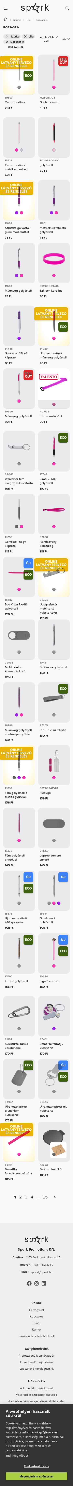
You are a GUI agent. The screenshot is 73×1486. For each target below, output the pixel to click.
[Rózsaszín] (54, 87)
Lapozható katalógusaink (36, 1368)
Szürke (14, 36)
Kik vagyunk (37, 1310)
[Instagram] (36, 1283)
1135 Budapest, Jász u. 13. (43, 1257)
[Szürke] (19, 87)
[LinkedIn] (44, 1283)
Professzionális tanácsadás (37, 1355)
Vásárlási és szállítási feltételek (36, 1395)
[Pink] (54, 150)
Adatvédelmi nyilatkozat (36, 1388)
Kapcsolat (36, 1316)
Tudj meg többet (17, 1455)
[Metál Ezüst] (21, 150)
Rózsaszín (17, 42)
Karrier (36, 1329)
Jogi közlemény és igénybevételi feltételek (36, 1401)
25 (45, 1197)
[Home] (5, 20)
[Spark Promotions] (35, 8)
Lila (31, 36)
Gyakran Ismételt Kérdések (36, 1336)
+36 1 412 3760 (43, 1265)
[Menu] (5, 8)
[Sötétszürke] (16, 526)
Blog (37, 1323)
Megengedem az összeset (36, 1476)
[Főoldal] (36, 1240)
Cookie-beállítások (36, 1466)
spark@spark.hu (41, 1272)
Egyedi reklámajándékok (36, 1362)
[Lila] (16, 212)
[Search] (67, 8)
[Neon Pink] (54, 404)
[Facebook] (29, 1283)
